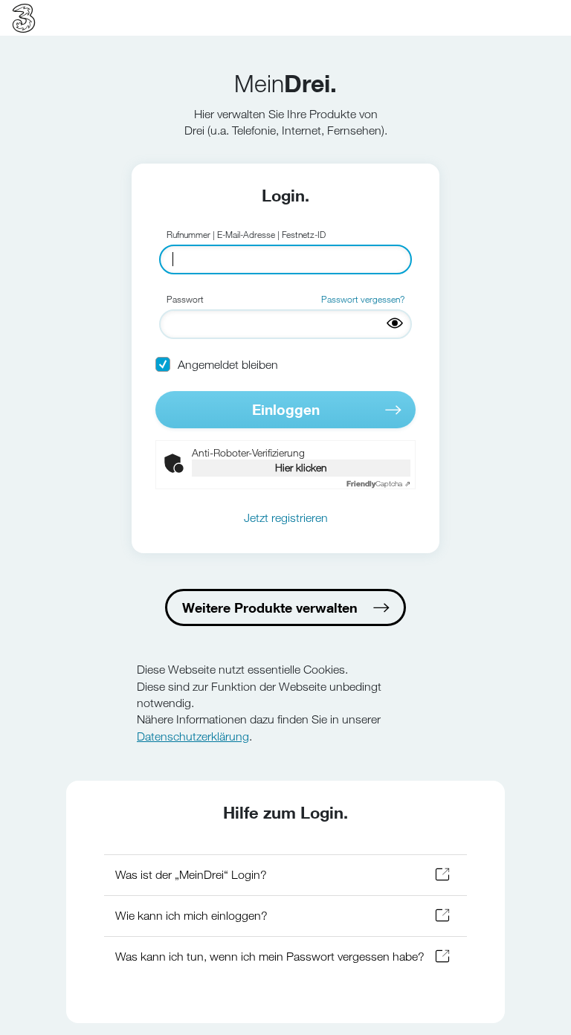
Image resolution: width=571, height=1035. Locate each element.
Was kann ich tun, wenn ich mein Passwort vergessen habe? (270, 956)
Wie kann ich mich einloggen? (191, 916)
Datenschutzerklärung (193, 736)
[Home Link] (24, 18)
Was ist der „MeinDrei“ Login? (191, 875)
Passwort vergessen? (362, 299)
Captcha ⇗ (378, 484)
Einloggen (286, 409)
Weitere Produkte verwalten (270, 607)
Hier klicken (301, 467)
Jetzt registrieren (286, 518)
